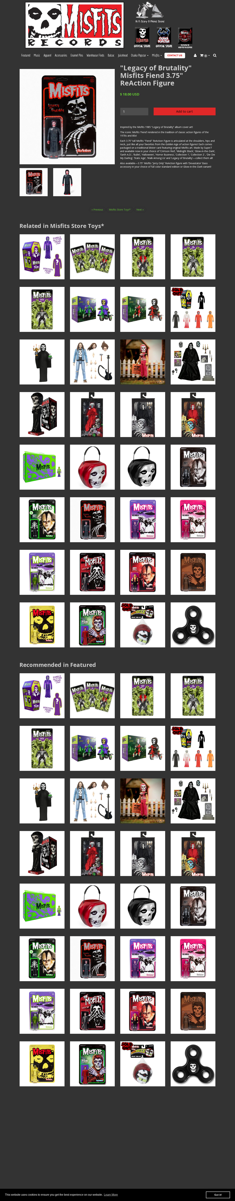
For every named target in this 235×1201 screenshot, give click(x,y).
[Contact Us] (175, 55)
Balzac (111, 55)
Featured (25, 55)
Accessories (61, 55)
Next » (140, 209)
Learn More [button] (111, 1194)
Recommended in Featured (57, 665)
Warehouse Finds (95, 55)
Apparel (47, 55)
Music (37, 55)
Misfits (156, 55)
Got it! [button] (218, 1194)
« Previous (97, 209)
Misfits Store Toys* (120, 209)
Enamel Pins (77, 55)
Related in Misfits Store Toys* (61, 226)
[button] (204, 55)
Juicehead (123, 55)
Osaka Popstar (139, 55)
